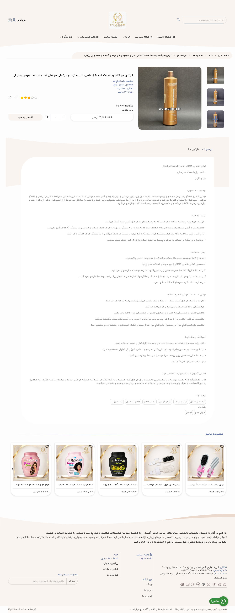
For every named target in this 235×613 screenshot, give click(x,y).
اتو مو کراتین (165, 401)
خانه (127, 37)
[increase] (48, 117)
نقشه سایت (111, 37)
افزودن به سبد (25, 117)
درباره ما (148, 590)
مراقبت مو (181, 55)
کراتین (189, 412)
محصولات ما (197, 55)
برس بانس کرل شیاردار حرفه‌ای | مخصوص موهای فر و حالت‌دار (162, 485)
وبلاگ (149, 584)
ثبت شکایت (112, 575)
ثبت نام (72, 581)
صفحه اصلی (165, 37)
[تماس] (198, 585)
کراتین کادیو (149, 401)
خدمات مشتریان (89, 37)
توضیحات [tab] (207, 149)
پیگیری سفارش (110, 563)
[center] (178, 20)
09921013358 (205, 570)
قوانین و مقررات (110, 569)
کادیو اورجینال (133, 401)
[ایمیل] (187, 585)
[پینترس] (182, 585)
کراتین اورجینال (197, 401)
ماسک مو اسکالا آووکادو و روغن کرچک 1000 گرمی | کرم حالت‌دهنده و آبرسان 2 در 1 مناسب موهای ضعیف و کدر (119, 485)
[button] (222, 469)
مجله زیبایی (142, 37)
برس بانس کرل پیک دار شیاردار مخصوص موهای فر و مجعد (207, 485)
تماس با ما (147, 596)
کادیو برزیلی (117, 401)
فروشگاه (67, 37)
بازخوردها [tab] (193, 149)
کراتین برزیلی (180, 401)
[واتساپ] (208, 585)
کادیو (125, 110)
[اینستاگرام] (224, 585)
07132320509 (188, 570)
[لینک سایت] (192, 585)
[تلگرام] (214, 585)
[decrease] (63, 117)
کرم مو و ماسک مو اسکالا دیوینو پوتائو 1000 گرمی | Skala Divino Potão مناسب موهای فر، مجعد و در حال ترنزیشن (75, 485)
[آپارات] (203, 585)
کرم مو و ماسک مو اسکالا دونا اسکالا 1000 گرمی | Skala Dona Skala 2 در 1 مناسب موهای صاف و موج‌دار (31, 485)
